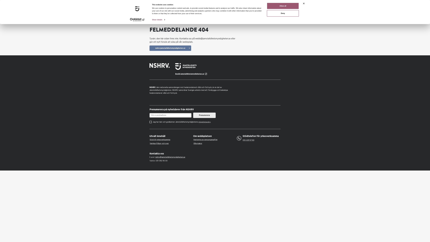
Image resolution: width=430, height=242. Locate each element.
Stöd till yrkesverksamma (160, 140)
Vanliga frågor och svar (159, 143)
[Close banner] (304, 3)
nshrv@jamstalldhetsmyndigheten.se (170, 157)
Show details (157, 20)
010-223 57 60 (248, 140)
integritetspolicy (205, 122)
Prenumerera (204, 115)
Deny (283, 13)
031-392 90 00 (162, 161)
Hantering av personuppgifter (205, 140)
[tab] (170, 136)
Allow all (283, 6)
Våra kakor (197, 143)
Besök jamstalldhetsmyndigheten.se (189, 74)
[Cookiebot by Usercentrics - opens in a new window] (137, 19)
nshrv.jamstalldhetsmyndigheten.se (170, 48)
